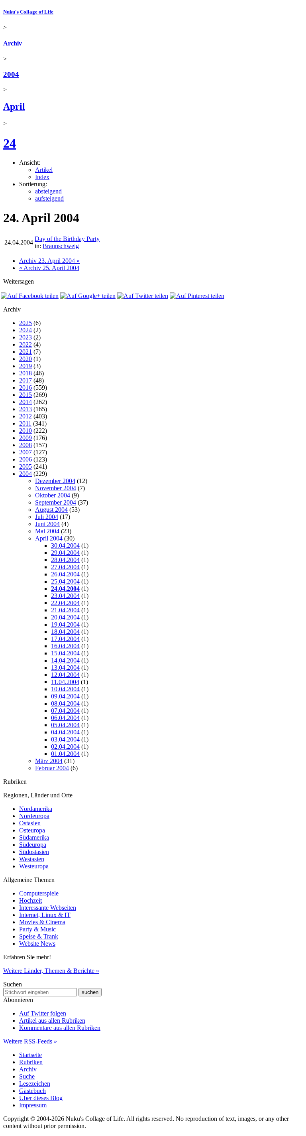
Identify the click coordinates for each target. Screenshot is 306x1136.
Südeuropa (32, 844)
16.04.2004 (65, 646)
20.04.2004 (65, 617)
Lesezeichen (34, 1083)
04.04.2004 (65, 732)
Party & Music (37, 929)
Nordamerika (35, 808)
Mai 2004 (47, 531)
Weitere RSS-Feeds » (30, 1041)
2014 (25, 401)
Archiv (12, 43)
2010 (25, 430)
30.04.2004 (65, 545)
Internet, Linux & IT (45, 914)
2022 (25, 344)
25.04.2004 (65, 581)
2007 (25, 452)
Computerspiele (39, 893)
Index (42, 177)
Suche (27, 1076)
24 (9, 143)
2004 (11, 74)
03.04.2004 (65, 739)
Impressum (33, 1105)
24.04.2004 (65, 588)
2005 (25, 466)
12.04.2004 (65, 674)
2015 (25, 394)
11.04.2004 (65, 681)
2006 (25, 459)
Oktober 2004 (52, 495)
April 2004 (49, 538)
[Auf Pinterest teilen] (197, 295)
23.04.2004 (65, 595)
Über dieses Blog (41, 1098)
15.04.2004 (65, 653)
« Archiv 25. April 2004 (49, 267)
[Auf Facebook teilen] (30, 295)
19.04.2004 (65, 624)
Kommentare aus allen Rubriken (59, 1027)
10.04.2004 (65, 689)
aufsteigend (49, 198)
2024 (25, 330)
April (14, 106)
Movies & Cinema (42, 922)
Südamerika (34, 837)
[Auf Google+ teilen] (88, 295)
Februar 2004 (52, 768)
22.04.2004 (65, 603)
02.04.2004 (65, 746)
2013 (25, 409)
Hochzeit (30, 900)
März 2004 (49, 760)
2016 (25, 387)
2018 (25, 373)
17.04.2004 (65, 638)
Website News (37, 943)
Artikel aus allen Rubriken (52, 1020)
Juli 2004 (46, 516)
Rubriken (31, 1062)
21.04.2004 (65, 610)
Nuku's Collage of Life (28, 12)
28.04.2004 (65, 559)
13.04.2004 (65, 667)
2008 (25, 445)
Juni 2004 (47, 524)
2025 (25, 323)
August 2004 (51, 509)
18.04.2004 (65, 631)
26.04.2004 (65, 574)
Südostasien (34, 851)
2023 (25, 337)
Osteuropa (32, 830)
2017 (25, 380)
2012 (25, 416)
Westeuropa (34, 866)
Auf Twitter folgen (42, 1013)
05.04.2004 (65, 725)
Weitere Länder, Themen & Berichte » (51, 970)
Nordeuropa (34, 816)
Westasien (31, 859)
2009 (25, 437)
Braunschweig (61, 246)
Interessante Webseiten (47, 907)
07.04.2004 (65, 710)
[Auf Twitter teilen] (142, 295)
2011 (25, 423)
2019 (25, 366)
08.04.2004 (65, 703)
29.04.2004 (65, 552)
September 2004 (55, 502)
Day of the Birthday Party (67, 238)
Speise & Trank (38, 936)
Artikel (44, 169)
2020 (25, 358)
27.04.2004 (65, 567)
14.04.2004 (65, 660)
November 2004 (55, 488)
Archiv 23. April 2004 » (49, 260)
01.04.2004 (65, 753)
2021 (25, 351)
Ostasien (30, 823)
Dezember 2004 (55, 480)
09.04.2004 (65, 696)
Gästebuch (32, 1090)
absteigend (48, 191)
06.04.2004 (65, 717)
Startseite (30, 1054)
